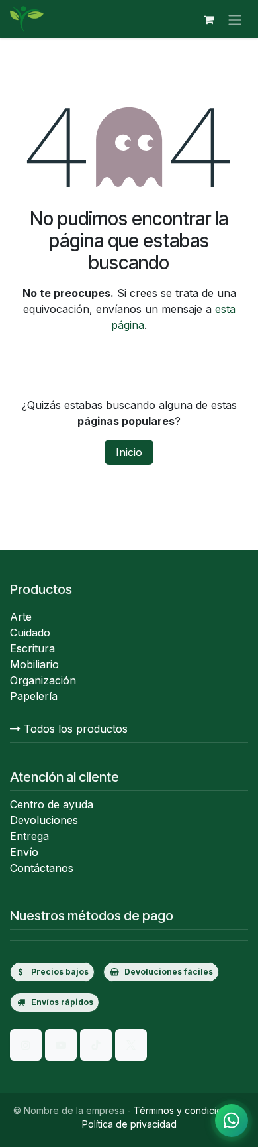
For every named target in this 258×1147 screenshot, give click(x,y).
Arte (21, 616)
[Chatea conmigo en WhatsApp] (231, 1120)
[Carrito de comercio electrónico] (208, 19)
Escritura (32, 648)
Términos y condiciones (186, 1110)
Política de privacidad (129, 1124)
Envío (24, 852)
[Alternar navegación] (235, 19)
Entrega (29, 836)
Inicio (129, 452)
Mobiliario (34, 664)
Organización (43, 680)
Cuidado (30, 632)
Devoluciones (44, 820)
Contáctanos (41, 868)
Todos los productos (74, 728)
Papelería (34, 696)
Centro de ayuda (51, 804)
